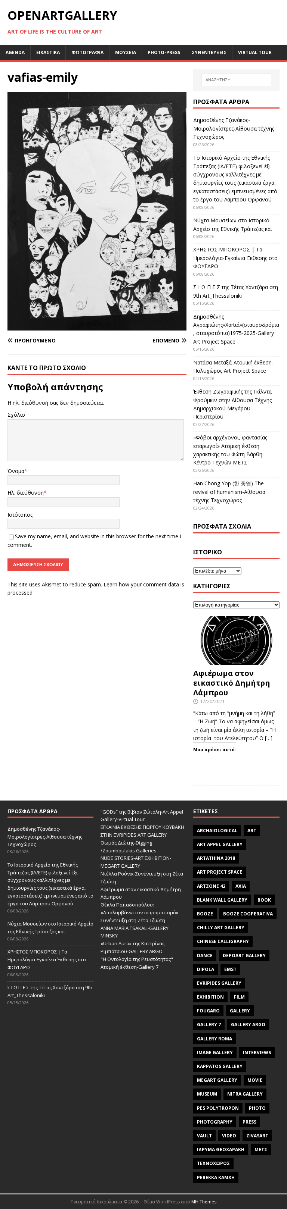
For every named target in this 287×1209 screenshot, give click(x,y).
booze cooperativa (248, 914)
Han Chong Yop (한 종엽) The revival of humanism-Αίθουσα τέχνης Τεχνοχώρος (229, 492)
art (251, 830)
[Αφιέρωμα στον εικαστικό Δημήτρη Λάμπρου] (236, 660)
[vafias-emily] (96, 326)
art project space (219, 872)
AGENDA (15, 52)
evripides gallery (219, 983)
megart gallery (217, 1080)
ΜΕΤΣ (260, 1149)
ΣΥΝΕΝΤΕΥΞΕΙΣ (209, 52)
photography (214, 1122)
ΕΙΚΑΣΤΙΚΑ (48, 52)
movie (254, 1080)
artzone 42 (211, 886)
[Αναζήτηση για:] (236, 79)
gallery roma (214, 1039)
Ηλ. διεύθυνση (25, 492)
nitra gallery (245, 1094)
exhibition (210, 997)
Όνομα (15, 470)
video (229, 1136)
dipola (205, 969)
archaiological (217, 830)
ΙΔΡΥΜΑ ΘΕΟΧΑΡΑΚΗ (220, 1149)
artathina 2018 (216, 858)
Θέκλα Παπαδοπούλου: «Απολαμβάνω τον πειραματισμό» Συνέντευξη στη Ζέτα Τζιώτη (139, 912)
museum (207, 1094)
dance (205, 955)
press (249, 1122)
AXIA (240, 886)
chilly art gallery (220, 927)
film (239, 997)
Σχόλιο (16, 414)
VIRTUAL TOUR (255, 52)
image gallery (215, 1052)
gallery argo (248, 1024)
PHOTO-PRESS (164, 52)
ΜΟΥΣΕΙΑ (125, 52)
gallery (240, 1011)
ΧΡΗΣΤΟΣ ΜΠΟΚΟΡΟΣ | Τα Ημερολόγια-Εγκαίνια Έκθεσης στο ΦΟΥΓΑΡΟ (235, 258)
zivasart (257, 1136)
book (264, 900)
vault (204, 1136)
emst (230, 969)
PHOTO (257, 1108)
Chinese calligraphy (223, 941)
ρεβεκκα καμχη (216, 1177)
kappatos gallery (220, 1066)
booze (205, 914)
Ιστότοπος (20, 514)
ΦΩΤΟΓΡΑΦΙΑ (87, 52)
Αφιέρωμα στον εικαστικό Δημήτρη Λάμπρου (231, 683)
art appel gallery (220, 844)
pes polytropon (218, 1108)
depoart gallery (244, 955)
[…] (268, 738)
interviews (257, 1052)
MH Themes (203, 1202)
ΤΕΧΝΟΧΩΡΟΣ (213, 1163)
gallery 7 (209, 1024)
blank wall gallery (222, 900)
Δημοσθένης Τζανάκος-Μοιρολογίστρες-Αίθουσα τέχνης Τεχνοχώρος (233, 128)
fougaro (208, 1011)
